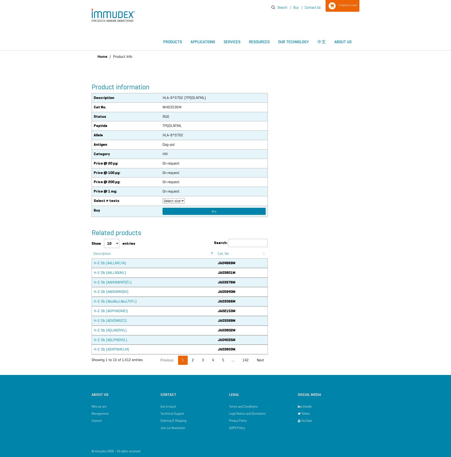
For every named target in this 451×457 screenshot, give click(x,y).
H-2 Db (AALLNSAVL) (110, 272)
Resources (259, 41)
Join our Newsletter (172, 428)
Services (232, 41)
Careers (97, 421)
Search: (220, 242)
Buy (297, 7)
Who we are (99, 407)
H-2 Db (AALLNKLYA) (110, 263)
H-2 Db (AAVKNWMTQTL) (113, 282)
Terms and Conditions (243, 407)
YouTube (306, 421)
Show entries (113, 243)
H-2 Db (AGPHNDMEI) (111, 311)
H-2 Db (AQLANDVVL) (110, 330)
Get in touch (168, 407)
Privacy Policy (238, 421)
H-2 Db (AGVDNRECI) (110, 320)
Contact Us (313, 7)
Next (260, 360)
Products (172, 41)
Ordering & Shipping (173, 421)
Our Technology (293, 41)
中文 (321, 41)
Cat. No (223, 253)
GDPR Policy (237, 428)
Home (102, 56)
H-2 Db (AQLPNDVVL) (110, 340)
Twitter (305, 414)
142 (245, 360)
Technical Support (172, 414)
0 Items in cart (348, 5)
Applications (203, 41)
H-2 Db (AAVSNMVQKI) (111, 291)
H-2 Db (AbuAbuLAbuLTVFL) (115, 301)
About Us (343, 41)
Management (100, 414)
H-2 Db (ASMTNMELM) (111, 349)
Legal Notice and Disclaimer (247, 414)
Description (102, 253)
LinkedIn (306, 407)
